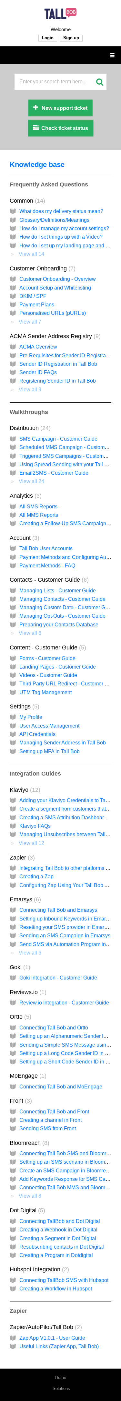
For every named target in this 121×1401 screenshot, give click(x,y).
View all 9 (30, 389)
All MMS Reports (38, 515)
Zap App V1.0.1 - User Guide (52, 1338)
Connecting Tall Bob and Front (54, 1111)
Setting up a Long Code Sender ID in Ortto (67, 1053)
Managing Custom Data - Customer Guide (67, 607)
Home (60, 1377)
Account (23, 538)
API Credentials (37, 734)
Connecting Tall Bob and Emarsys (58, 910)
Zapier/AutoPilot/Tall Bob (45, 1327)
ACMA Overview (38, 347)
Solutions (61, 1388)
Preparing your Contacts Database (58, 624)
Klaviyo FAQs (35, 826)
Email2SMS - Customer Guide (53, 473)
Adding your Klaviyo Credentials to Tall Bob (69, 800)
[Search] (99, 81)
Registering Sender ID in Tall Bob (57, 381)
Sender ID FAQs (38, 372)
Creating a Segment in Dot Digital (57, 1238)
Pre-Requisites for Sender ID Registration (66, 355)
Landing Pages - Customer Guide (57, 667)
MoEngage (27, 1076)
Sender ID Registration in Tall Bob (58, 364)
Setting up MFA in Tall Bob (49, 751)
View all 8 (30, 1196)
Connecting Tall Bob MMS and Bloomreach (68, 1187)
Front (20, 1101)
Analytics (25, 496)
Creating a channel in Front (50, 1120)
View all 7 (30, 322)
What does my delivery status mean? (61, 211)
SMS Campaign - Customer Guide (58, 439)
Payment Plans (36, 304)
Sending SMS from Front (47, 1128)
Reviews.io (27, 992)
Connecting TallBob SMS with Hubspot (63, 1280)
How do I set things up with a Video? (61, 237)
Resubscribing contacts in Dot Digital (61, 1247)
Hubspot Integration (38, 1269)
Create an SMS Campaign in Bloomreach (66, 1170)
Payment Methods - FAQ (47, 565)
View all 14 (31, 254)
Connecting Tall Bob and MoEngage (60, 1086)
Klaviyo (24, 790)
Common (26, 200)
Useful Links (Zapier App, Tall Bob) (59, 1346)
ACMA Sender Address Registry (54, 336)
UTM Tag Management (45, 692)
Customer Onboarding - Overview (57, 279)
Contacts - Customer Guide (48, 579)
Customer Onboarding (42, 268)
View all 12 (31, 843)
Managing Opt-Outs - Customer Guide (62, 616)
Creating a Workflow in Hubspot (55, 1288)
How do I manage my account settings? (64, 228)
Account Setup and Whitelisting (55, 288)
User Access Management (49, 726)
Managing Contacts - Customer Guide (62, 599)
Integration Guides (35, 773)
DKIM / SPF (32, 296)
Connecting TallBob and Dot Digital (59, 1221)
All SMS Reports (38, 506)
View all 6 (30, 633)
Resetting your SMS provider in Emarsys (65, 927)
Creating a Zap (36, 876)
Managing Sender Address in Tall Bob (62, 742)
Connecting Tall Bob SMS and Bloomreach (68, 1153)
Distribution (29, 428)
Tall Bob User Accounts (46, 548)
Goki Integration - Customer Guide (58, 977)
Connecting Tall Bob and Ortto (53, 1027)
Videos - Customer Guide (48, 675)
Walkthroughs (29, 412)
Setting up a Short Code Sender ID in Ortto (67, 1061)
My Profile (30, 717)
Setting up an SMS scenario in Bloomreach (68, 1162)
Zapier (21, 857)
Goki (19, 967)
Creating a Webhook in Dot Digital (58, 1229)
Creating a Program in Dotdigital (56, 1255)
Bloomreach (28, 1143)
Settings (23, 706)
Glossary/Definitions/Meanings (54, 220)
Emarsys (24, 899)
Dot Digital (26, 1210)
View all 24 (31, 481)
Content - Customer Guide (47, 647)
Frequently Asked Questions (49, 184)
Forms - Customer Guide (47, 658)
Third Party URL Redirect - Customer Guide (68, 683)
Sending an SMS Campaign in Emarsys (64, 935)
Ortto (19, 1017)
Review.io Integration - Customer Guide (64, 1002)
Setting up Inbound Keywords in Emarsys (66, 918)
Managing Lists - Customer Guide (57, 590)
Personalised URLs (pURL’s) (52, 313)
